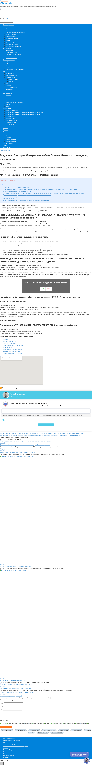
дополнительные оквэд (37, 433)
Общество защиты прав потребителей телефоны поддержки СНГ (24, 114)
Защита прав (9, 50)
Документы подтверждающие (14, 102)
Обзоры (5, 71)
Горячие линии (7, 108)
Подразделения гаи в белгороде (12, 353)
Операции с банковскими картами (15, 69)
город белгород (24, 433)
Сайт (1, 709)
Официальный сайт (11, 122)
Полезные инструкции (12, 44)
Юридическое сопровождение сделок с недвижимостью (17, 452)
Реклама (5, 753)
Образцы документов (12, 38)
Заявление (8, 95)
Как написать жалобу (11, 56)
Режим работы (10, 124)
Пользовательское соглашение (11, 740)
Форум (5, 145)
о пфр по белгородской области (23, 435)
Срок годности (10, 42)
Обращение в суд (10, 134)
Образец (8, 100)
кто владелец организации (72, 433)
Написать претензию (11, 58)
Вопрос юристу (7, 147)
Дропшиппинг (9, 89)
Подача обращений (11, 141)
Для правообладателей (9, 750)
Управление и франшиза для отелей (11, 696)
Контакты (5, 742)
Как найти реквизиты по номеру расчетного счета (15, 688)
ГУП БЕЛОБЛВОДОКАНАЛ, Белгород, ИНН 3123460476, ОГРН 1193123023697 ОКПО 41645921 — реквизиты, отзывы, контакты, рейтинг (40, 189)
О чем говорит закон (11, 52)
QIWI (7, 62)
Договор (8, 104)
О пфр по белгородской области (12, 349)
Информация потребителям (13, 46)
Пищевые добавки (11, 34)
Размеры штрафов (11, 36)
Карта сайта (6, 752)
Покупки (8, 91)
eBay (7, 83)
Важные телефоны (8, 143)
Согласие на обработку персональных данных (15, 746)
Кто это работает (9, 198)
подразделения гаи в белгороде (43, 435)
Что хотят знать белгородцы (12, 197)
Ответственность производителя (15, 30)
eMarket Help (6, 3)
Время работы (10, 73)
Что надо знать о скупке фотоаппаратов (12, 680)
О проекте (5, 748)
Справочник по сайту (8, 755)
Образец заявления (11, 139)
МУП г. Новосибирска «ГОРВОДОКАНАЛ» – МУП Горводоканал (21, 187)
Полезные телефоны (11, 118)
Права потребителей (8, 25)
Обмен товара (9, 27)
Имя (1, 703)
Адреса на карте (10, 116)
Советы (11, 81)
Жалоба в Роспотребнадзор (13, 54)
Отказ (7, 97)
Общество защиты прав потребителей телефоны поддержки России (24, 112)
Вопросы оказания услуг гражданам (15, 32)
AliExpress (8, 85)
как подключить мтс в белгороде (54, 433)
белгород (3, 433)
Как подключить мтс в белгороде (13, 345)
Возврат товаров (7, 93)
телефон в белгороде (59, 435)
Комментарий (4, 720)
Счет (7, 99)
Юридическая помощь (9, 132)
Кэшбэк (8, 67)
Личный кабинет (13, 87)
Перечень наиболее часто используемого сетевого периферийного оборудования (25, 445)
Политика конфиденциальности (11, 744)
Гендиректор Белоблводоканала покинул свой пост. (18, 191)
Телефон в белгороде (9, 343)
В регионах (6, 757)
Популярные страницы (9, 738)
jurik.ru (7, 18)
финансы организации (73, 435)
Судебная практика (11, 77)
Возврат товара (10, 40)
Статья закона (7, 48)
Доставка (5, 130)
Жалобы (8, 135)
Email (2, 706)
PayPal (7, 65)
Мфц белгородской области (11, 351)
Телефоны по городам (12, 110)
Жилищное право (13, 79)
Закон (7, 106)
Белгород (6, 339)
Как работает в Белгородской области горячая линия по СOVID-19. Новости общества (27, 195)
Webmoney (8, 64)
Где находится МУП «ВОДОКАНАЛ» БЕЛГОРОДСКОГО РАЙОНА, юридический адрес (26, 200)
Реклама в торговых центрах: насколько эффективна (16, 566)
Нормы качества (10, 29)
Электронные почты (11, 120)
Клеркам (5, 128)
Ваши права (9, 137)
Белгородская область (10, 341)
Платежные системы (9, 60)
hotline (17, 164)
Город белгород (7, 347)
